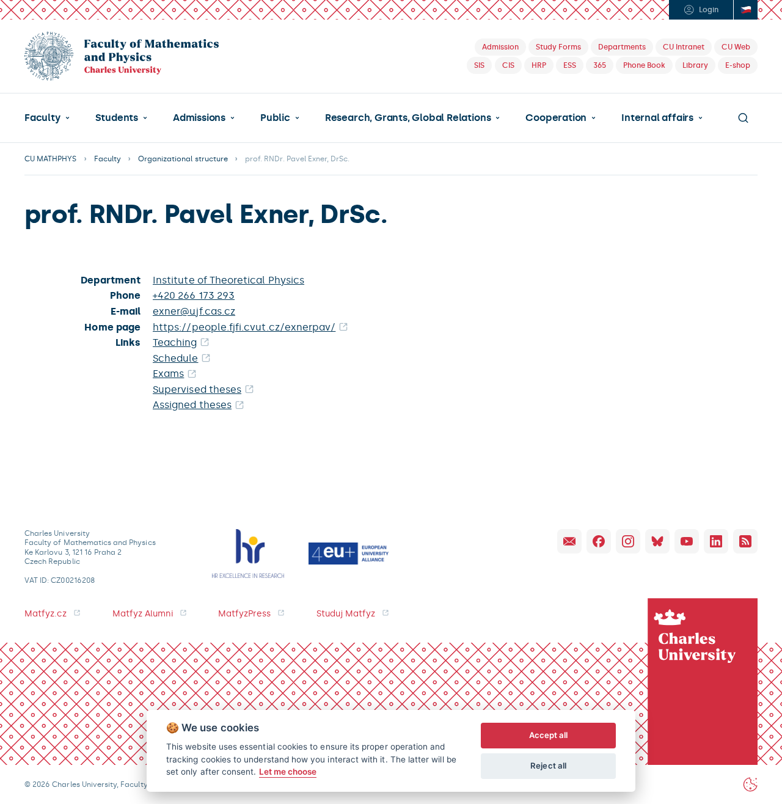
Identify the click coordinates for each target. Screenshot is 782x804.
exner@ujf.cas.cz (194, 311)
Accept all (548, 735)
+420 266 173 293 (194, 295)
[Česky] (745, 10)
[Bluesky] (657, 541)
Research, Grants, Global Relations (408, 118)
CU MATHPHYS (50, 159)
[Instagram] (628, 541)
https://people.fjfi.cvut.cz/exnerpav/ (244, 327)
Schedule (176, 358)
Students (116, 118)
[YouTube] (686, 541)
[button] (47, 118)
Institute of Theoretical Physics (228, 280)
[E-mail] (569, 541)
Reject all (548, 765)
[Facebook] (598, 541)
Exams (168, 373)
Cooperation (555, 118)
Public (275, 118)
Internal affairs (657, 118)
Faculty (42, 118)
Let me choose (288, 772)
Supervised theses (197, 389)
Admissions (199, 118)
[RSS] (745, 541)
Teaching (175, 342)
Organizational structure (183, 159)
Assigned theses (192, 405)
